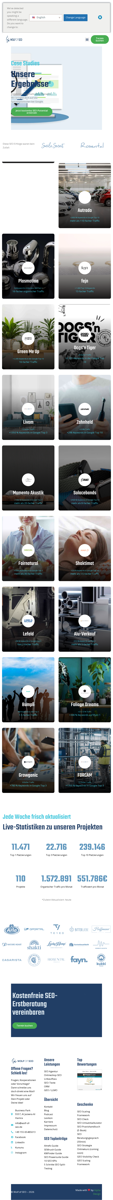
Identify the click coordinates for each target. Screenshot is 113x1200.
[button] (87, 39)
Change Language (75, 17)
